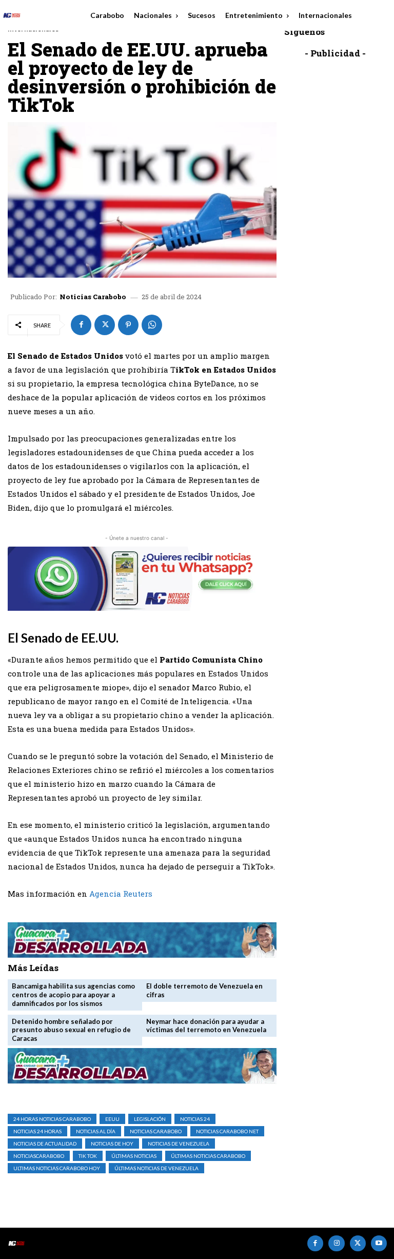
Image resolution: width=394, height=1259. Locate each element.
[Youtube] (379, 1243)
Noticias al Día (95, 1131)
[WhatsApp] (152, 325)
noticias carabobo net (227, 1131)
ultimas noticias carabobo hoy (56, 1168)
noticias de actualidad (44, 1143)
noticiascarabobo (38, 1156)
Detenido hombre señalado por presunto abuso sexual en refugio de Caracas (71, 1030)
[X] (104, 325)
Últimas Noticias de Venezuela (156, 1168)
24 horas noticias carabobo (52, 1119)
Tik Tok (87, 1156)
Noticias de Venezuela (178, 1143)
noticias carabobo (156, 1131)
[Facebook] (81, 325)
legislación (150, 1119)
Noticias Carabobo (93, 297)
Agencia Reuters (120, 893)
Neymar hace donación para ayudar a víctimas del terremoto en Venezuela (206, 1025)
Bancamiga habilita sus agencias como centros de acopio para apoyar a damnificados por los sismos (73, 995)
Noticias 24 (195, 1119)
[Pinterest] (128, 325)
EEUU (112, 1119)
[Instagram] (336, 1243)
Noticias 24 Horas (37, 1131)
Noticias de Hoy (112, 1143)
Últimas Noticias (133, 1156)
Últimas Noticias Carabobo (208, 1156)
